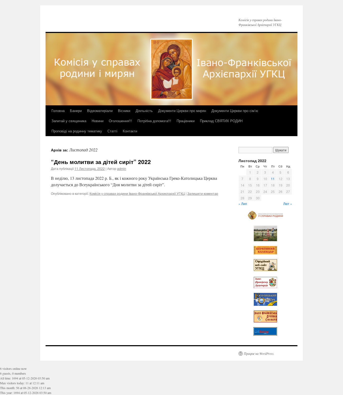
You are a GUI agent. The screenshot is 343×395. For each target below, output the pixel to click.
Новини (97, 120)
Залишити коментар (202, 193)
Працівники (186, 120)
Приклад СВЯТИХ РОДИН (221, 120)
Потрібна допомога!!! (154, 120)
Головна (58, 110)
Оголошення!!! (120, 120)
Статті (112, 130)
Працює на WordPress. (259, 353)
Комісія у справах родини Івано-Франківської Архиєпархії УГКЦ (137, 193)
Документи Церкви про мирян (182, 110)
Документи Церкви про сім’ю (234, 110)
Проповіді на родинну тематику (76, 130)
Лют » (287, 203)
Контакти (130, 130)
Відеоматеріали (100, 110)
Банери (76, 110)
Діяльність (144, 110)
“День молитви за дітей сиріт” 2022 (101, 162)
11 (273, 178)
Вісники (124, 110)
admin (121, 168)
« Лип (242, 203)
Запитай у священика (68, 120)
